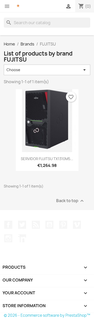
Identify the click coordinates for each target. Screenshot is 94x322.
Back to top (70, 201)
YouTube (49, 225)
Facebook (8, 225)
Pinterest (63, 225)
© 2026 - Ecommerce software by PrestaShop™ (47, 315)
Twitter (22, 225)
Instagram (8, 238)
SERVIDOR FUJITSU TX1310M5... (47, 158)
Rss (36, 225)
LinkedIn (22, 238)
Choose (47, 70)
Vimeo (77, 225)
